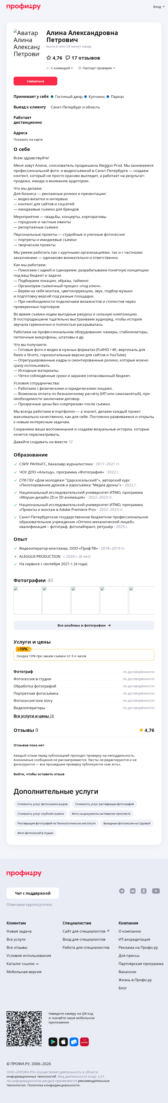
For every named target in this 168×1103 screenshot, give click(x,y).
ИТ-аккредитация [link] (134, 939)
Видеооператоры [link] (29, 707)
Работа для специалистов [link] (86, 947)
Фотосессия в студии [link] (32, 678)
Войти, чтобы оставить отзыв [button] (39, 774)
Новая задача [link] (19, 931)
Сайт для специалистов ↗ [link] (86, 931)
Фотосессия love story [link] (33, 700)
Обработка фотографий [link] (35, 686)
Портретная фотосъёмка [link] (36, 693)
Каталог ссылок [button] (21, 963)
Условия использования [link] (29, 955)
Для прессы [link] (129, 955)
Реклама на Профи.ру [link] (138, 947)
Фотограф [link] (23, 671)
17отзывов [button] (86, 58)
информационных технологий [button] (31, 1076)
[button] (60, 68)
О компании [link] (130, 931)
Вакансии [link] (127, 971)
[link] (35, 81)
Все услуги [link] (16, 939)
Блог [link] (123, 987)
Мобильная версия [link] (24, 971)
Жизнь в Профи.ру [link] (135, 979)
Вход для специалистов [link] (84, 939)
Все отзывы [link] (17, 947)
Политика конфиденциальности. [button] (53, 1085)
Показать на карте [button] (28, 139)
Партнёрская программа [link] (141, 963)
